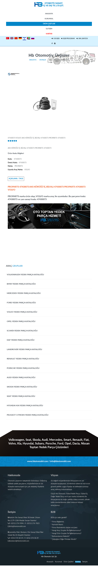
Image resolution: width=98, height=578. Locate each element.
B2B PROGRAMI (69, 38)
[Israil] (24, 38)
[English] (12, 38)
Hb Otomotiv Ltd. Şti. (49, 556)
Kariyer (49, 34)
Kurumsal (49, 19)
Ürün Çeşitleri (49, 24)
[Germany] (20, 38)
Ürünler (42, 60)
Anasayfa (49, 14)
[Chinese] (16, 38)
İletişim (49, 29)
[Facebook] (52, 43)
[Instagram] (54, 43)
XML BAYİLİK (83, 38)
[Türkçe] (7, 38)
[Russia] (32, 38)
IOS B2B (56, 38)
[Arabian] (28, 38)
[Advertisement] (49, 245)
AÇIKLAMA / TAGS (16, 178)
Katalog (78, 562)
